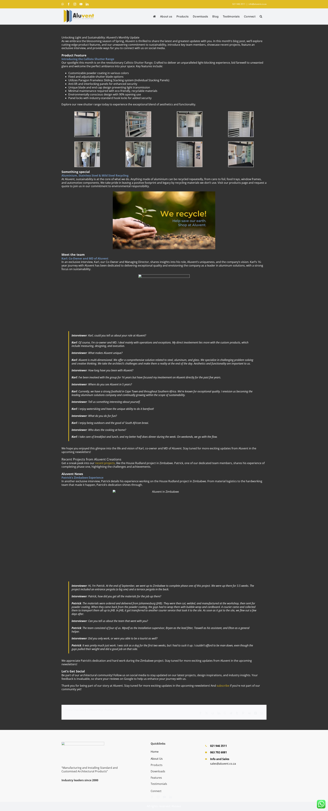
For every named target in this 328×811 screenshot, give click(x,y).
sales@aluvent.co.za (223, 763)
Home (155, 752)
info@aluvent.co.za (257, 4)
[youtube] (164, 797)
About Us (157, 759)
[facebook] (152, 797)
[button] (261, 16)
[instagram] (158, 797)
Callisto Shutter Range (138, 62)
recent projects (105, 463)
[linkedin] (170, 797)
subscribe (223, 685)
